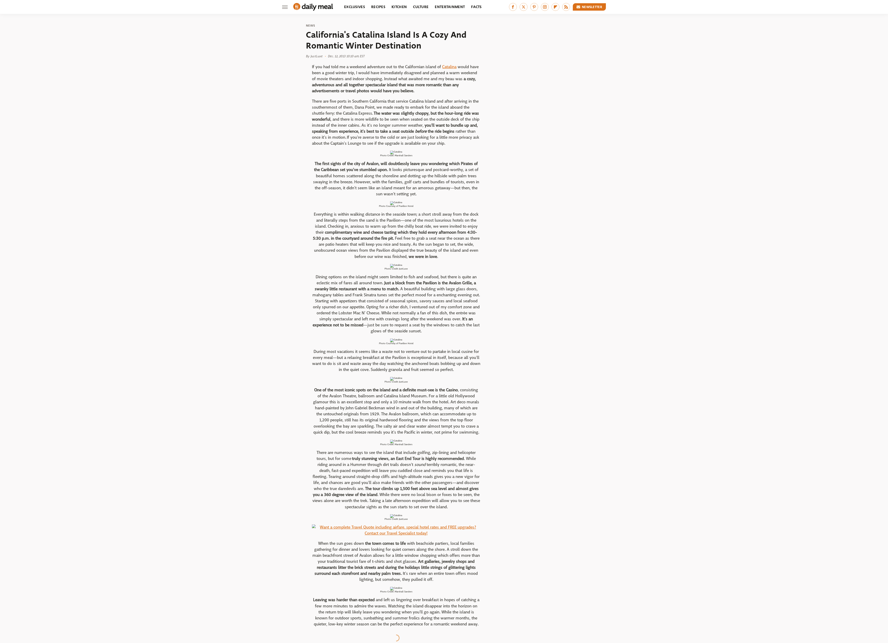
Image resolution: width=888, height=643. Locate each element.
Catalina (449, 67)
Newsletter (592, 7)
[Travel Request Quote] (396, 533)
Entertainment (450, 6)
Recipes (378, 6)
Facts (476, 6)
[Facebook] (513, 7)
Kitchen (399, 6)
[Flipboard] (555, 7)
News (310, 25)
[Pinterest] (534, 7)
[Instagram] (545, 7)
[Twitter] (523, 7)
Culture (421, 6)
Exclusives (354, 6)
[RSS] (566, 7)
